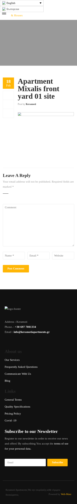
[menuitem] (22, 3)
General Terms (13, 399)
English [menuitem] (11, 3)
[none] (22, 3)
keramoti (31, 104)
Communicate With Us (18, 373)
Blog (7, 380)
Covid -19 (10, 420)
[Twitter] (8, 104)
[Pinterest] (8, 113)
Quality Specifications (17, 406)
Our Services (12, 359)
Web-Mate (66, 494)
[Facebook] (8, 95)
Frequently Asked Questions (21, 366)
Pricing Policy (13, 413)
